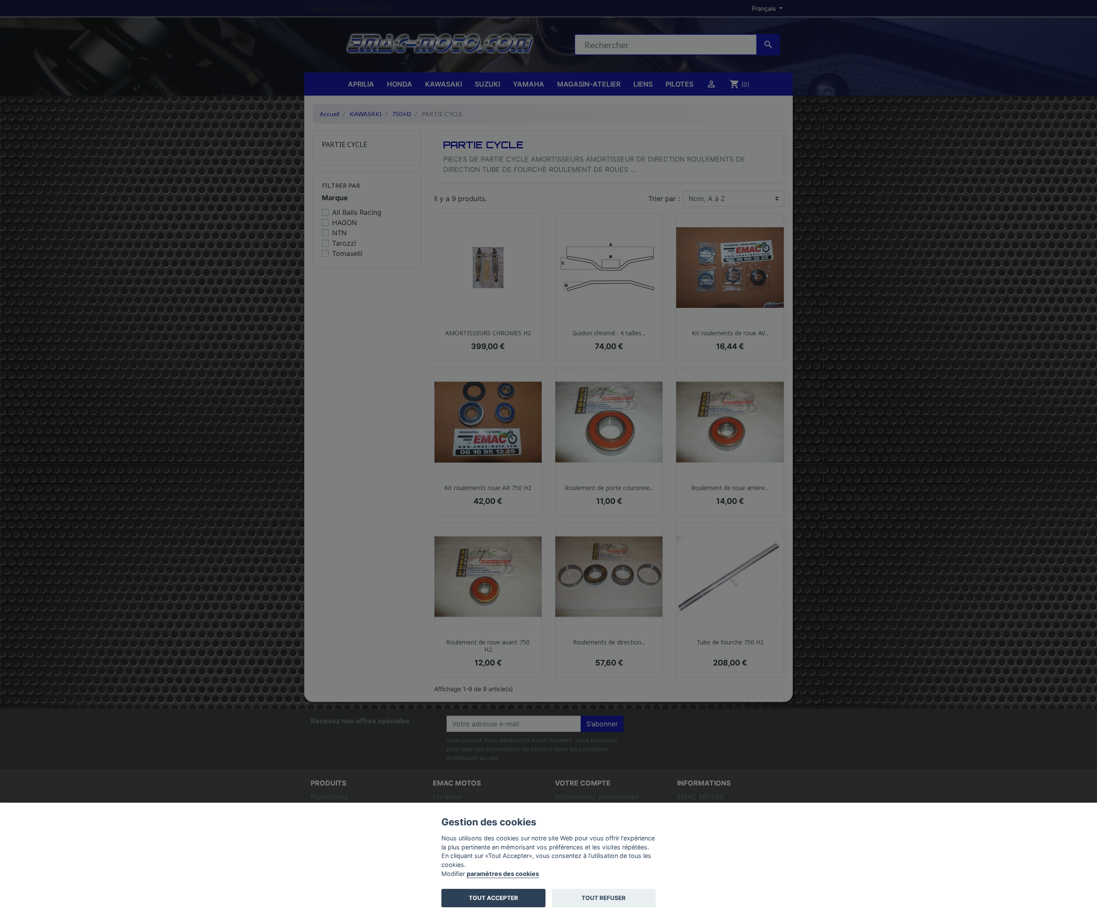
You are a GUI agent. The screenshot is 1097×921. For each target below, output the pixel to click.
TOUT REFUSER (603, 897)
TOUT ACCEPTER (493, 897)
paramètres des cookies (503, 873)
